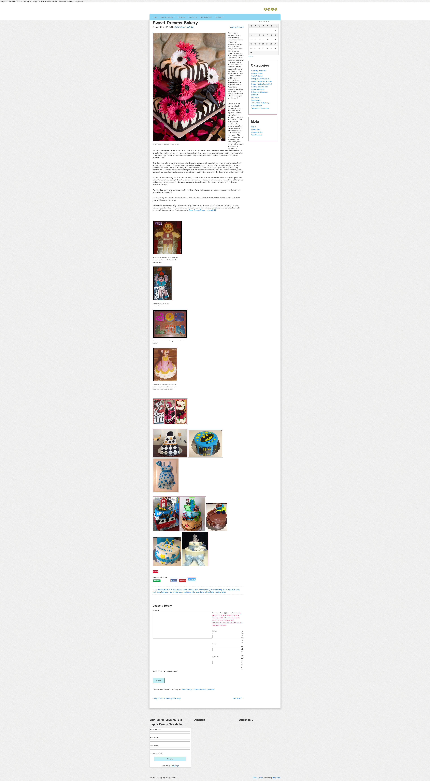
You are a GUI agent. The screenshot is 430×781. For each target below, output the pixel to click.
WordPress (277, 778)
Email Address (155, 729)
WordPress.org (256, 135)
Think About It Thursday (260, 103)
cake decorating (216, 590)
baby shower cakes (180, 590)
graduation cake (189, 592)
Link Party (255, 97)
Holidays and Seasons (259, 92)
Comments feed (257, 132)
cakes (225, 590)
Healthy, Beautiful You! (259, 86)
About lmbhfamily (166, 17)
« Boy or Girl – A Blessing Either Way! (167, 698)
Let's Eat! (190, 27)
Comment (156, 611)
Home (155, 17)
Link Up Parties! (206, 17)
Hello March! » (238, 698)
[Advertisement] (260, 739)
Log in (253, 127)
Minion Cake (209, 592)
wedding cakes (220, 592)
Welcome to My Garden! (260, 108)
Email (214, 644)
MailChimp (174, 766)
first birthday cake (176, 592)
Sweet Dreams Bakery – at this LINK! (202, 210)
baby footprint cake (165, 590)
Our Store (219, 17)
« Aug (250, 56)
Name (214, 631)
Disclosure (181, 17)
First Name (154, 737)
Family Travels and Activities (261, 81)
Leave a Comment (236, 27)
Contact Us (193, 17)
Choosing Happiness (258, 70)
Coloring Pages (256, 73)
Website (215, 657)
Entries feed (255, 129)
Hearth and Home (257, 89)
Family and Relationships (260, 78)
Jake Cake (200, 592)
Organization (255, 100)
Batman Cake (193, 590)
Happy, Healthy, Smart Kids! (261, 84)
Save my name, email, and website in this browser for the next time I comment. (198, 652)
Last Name (154, 745)
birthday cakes (204, 590)
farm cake (165, 592)
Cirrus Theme (258, 778)
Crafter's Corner (180, 27)
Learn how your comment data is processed (198, 689)
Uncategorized (256, 105)
